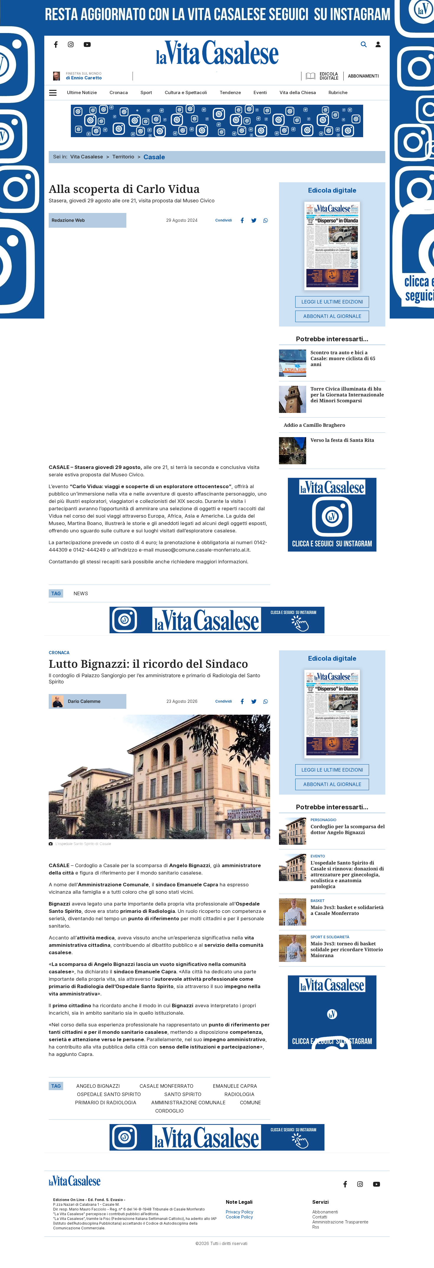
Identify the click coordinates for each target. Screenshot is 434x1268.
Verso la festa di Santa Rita (342, 440)
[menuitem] (81, 92)
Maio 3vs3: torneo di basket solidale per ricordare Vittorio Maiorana (347, 949)
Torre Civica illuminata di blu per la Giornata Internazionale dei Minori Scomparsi (347, 395)
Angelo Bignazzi (98, 1086)
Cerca (364, 44)
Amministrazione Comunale (188, 1102)
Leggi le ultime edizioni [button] (332, 302)
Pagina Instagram (71, 44)
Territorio (123, 157)
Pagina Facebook (56, 44)
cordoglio (169, 1111)
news (81, 593)
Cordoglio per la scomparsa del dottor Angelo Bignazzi (348, 829)
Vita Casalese (86, 157)
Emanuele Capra (235, 1086)
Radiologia (239, 1094)
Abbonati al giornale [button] (332, 316)
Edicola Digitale (329, 76)
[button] (378, 45)
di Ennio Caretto (84, 78)
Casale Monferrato (166, 1086)
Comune (250, 1102)
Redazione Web (68, 220)
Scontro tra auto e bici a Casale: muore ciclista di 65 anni (343, 358)
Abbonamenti (363, 75)
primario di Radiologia (105, 1102)
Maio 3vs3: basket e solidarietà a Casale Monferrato (347, 910)
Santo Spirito (182, 1094)
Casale (154, 157)
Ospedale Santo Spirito (109, 1094)
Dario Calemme (84, 701)
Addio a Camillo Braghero (314, 425)
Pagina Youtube (87, 44)
